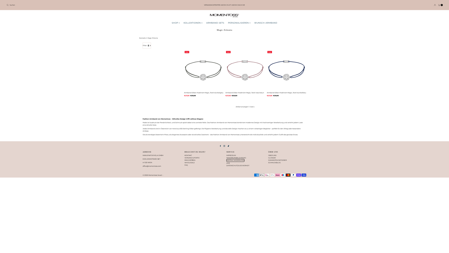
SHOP (175, 23)
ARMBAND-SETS (215, 23)
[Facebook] (220, 146)
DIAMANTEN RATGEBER (277, 160)
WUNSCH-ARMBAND (265, 23)
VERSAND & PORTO (192, 158)
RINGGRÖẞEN (190, 160)
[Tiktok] (228, 146)
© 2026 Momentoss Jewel (152, 175)
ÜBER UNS (272, 155)
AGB (228, 163)
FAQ (186, 165)
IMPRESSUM (231, 155)
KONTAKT (188, 155)
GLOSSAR (272, 158)
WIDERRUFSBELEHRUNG (236, 158)
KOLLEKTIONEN (192, 23)
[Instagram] (224, 146)
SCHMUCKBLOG (274, 163)
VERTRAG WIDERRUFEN (235, 160)
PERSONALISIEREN (238, 23)
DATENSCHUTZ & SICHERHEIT (237, 165)
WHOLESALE (190, 163)
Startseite (142, 38)
